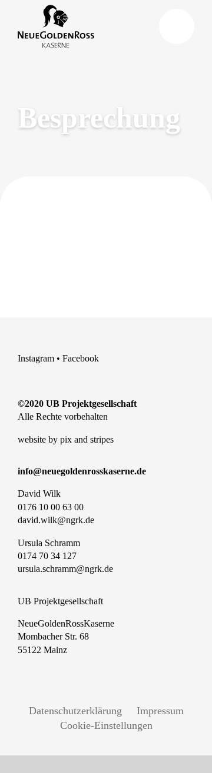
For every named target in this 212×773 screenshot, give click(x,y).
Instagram (36, 358)
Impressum (160, 711)
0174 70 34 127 (47, 556)
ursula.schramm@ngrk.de (65, 569)
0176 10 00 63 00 (51, 507)
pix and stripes (87, 439)
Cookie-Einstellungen (106, 725)
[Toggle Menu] (176, 26)
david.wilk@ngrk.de (56, 520)
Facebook (80, 358)
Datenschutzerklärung (75, 711)
